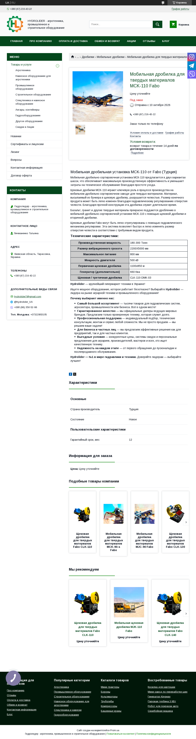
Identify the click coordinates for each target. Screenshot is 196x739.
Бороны (105, 691)
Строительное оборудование (33, 94)
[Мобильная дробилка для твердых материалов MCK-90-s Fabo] (113, 510)
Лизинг (15, 151)
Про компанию (40, 41)
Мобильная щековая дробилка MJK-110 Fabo (129, 626)
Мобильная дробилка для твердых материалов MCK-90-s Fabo (114, 542)
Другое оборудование (29, 121)
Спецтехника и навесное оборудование (30, 102)
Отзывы (149, 41)
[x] (74, 374)
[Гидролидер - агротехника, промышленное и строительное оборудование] (15, 31)
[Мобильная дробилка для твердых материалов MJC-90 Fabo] (144, 510)
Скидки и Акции (25, 126)
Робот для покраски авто (163, 706)
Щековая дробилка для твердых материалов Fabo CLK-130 (176, 540)
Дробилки (88, 56)
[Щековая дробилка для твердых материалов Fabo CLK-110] (82, 510)
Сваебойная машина (160, 710)
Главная (16, 41)
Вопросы (16, 159)
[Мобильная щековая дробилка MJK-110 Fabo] (129, 599)
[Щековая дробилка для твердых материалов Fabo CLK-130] (175, 510)
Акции (131, 41)
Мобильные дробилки (110, 56)
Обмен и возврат (107, 41)
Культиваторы (109, 696)
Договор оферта (21, 175)
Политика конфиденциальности (153, 733)
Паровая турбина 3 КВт (162, 701)
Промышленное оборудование (25, 87)
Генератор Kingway (159, 696)
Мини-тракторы (110, 687)
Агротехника (23, 70)
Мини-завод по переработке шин (167, 691)
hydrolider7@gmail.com (27, 296)
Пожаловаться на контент (121, 733)
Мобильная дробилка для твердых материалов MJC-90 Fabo (145, 540)
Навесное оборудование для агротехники (33, 78)
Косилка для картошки (161, 687)
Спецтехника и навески (68, 710)
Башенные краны (111, 710)
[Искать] (157, 24)
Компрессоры (109, 706)
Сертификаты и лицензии (27, 144)
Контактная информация (26, 167)
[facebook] (70, 374)
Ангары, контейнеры (27, 109)
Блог (165, 41)
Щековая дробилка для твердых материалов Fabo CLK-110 (83, 540)
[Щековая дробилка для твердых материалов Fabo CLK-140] (170, 599)
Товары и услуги (21, 64)
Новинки (16, 136)
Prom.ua (114, 730)
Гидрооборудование (28, 115)
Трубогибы (107, 701)
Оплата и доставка (73, 41)
